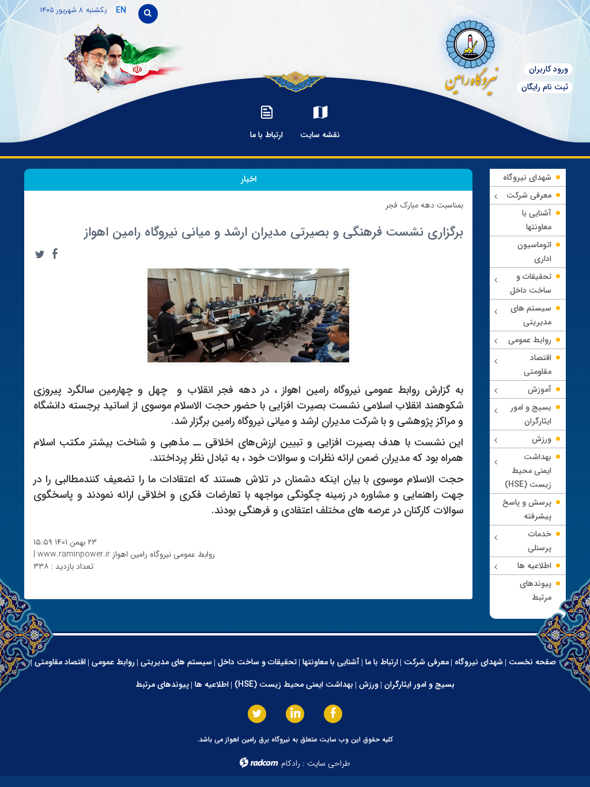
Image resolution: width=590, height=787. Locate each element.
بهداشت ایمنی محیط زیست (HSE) (294, 684)
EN (121, 10)
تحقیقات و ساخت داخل (257, 662)
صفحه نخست (532, 662)
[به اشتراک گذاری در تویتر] (40, 254)
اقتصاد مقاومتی (60, 662)
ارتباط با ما (381, 662)
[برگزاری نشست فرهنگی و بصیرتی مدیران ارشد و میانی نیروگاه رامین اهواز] (248, 314)
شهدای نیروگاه (479, 662)
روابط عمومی (113, 662)
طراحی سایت (328, 763)
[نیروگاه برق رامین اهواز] (443, 54)
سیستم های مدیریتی (176, 662)
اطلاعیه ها (212, 684)
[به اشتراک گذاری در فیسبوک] (55, 254)
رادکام (290, 763)
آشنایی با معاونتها (331, 662)
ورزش (369, 684)
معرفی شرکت (426, 662)
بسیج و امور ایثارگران (419, 684)
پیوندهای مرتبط (162, 684)
